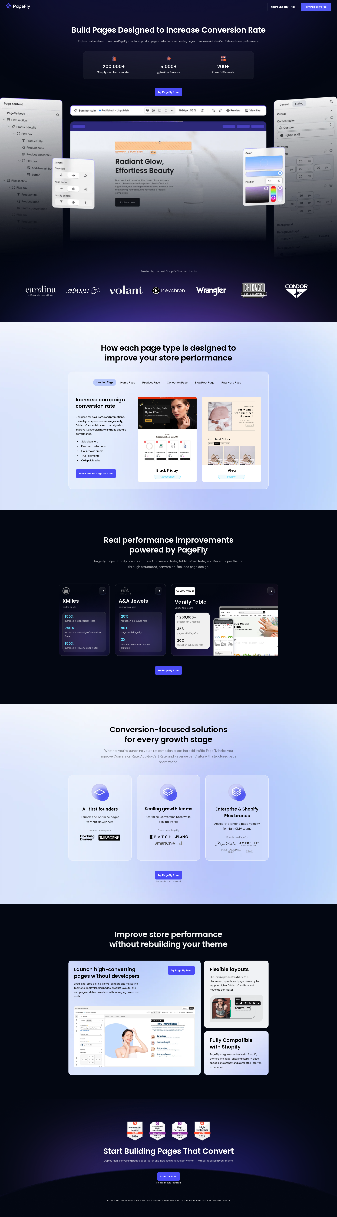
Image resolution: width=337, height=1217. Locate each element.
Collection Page (177, 382)
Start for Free (168, 1176)
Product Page (151, 382)
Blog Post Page (204, 382)
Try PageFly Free (168, 92)
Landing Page (104, 382)
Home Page (127, 382)
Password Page (231, 382)
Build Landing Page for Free (95, 473)
